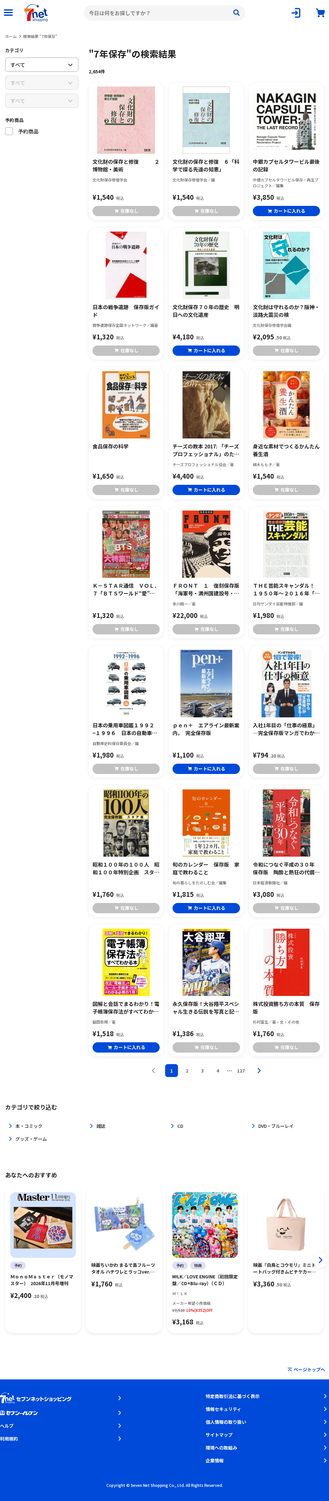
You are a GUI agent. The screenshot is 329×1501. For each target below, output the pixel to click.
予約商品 (14, 120)
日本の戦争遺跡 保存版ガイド (126, 310)
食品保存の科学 (111, 446)
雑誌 (100, 1126)
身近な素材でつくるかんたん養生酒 (286, 450)
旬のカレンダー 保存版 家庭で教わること (206, 868)
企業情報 (215, 1460)
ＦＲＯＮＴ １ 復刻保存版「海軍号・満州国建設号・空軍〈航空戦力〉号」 (206, 589)
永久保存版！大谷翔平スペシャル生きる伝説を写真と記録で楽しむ (206, 1007)
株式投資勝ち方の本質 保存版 (286, 1007)
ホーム (11, 36)
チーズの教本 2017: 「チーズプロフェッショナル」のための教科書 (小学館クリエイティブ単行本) (206, 450)
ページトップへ (309, 1369)
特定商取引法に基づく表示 (233, 1396)
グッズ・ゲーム (31, 1139)
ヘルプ (6, 1426)
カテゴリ (14, 50)
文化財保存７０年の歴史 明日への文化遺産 (206, 310)
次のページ (259, 1070)
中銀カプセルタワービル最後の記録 (286, 165)
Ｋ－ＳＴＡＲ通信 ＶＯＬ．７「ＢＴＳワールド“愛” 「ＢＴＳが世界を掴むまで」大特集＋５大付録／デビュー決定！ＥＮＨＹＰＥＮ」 (126, 589)
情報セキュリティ (223, 1409)
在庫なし (129, 210)
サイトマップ (219, 1435)
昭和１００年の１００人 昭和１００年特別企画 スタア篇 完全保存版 (126, 868)
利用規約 (9, 1438)
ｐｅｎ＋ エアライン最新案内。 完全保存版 (206, 729)
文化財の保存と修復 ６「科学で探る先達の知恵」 (206, 165)
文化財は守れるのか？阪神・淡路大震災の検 (286, 310)
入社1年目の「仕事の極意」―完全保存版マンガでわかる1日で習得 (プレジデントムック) (286, 729)
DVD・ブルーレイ (276, 1126)
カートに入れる (289, 210)
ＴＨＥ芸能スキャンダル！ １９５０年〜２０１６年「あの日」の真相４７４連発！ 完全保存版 (286, 589)
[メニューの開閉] (8, 13)
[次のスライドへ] (320, 1260)
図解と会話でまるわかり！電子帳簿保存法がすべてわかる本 (126, 1007)
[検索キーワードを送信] (236, 13)
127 (241, 1070)
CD (180, 1126)
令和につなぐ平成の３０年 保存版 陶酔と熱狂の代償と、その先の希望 (286, 868)
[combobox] (164, 13)
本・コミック (28, 1126)
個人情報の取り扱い (226, 1422)
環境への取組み (221, 1447)
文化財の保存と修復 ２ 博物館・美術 (126, 165)
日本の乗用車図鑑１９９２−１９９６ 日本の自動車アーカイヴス (125, 729)
